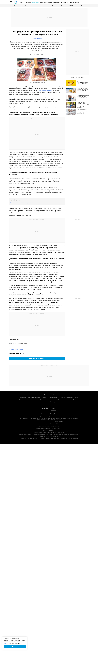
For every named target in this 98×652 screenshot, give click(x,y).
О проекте (23, 397)
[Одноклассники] (49, 394)
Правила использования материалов (28, 399)
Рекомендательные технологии (32, 402)
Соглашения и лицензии (34, 397)
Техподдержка (54, 402)
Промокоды (64, 5)
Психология (48, 5)
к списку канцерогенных (45, 90)
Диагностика (64, 2)
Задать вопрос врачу (53, 397)
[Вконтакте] (44, 394)
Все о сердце (56, 2)
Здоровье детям (74, 2)
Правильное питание (46, 2)
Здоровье (28, 2)
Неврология (40, 5)
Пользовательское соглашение (48, 399)
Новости (22, 2)
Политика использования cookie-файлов (68, 399)
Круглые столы (56, 5)
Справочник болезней (80, 5)
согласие (6, 643)
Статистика (45, 402)
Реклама (44, 397)
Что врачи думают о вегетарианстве (21, 203)
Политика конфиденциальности (69, 397)
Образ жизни (35, 2)
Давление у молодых (30, 5)
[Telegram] (53, 394)
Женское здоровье (19, 5)
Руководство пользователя (67, 402)
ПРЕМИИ (71, 5)
